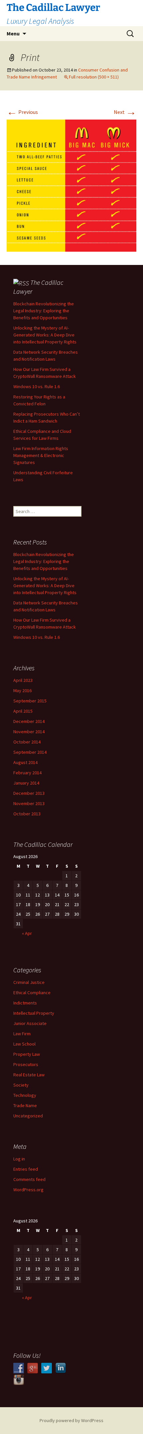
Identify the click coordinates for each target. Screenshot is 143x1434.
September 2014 (30, 752)
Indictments (25, 1003)
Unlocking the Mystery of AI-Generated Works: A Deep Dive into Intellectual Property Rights (44, 335)
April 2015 (23, 711)
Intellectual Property (33, 1013)
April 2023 (23, 680)
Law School (24, 1044)
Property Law (26, 1054)
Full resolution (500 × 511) (94, 77)
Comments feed (29, 1179)
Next (125, 112)
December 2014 (29, 721)
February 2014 (27, 773)
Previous (22, 112)
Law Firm (22, 1034)
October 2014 (27, 742)
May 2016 (22, 690)
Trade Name (25, 1105)
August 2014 (25, 762)
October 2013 (27, 814)
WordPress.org (28, 1190)
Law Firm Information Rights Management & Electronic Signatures (40, 455)
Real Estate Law (29, 1075)
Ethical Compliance (32, 993)
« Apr (27, 933)
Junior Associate (30, 1023)
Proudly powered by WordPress (71, 1420)
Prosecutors (25, 1064)
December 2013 (29, 793)
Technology (24, 1095)
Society (21, 1085)
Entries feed (25, 1169)
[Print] (71, 184)
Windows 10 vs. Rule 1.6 (36, 386)
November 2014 (29, 732)
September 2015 (30, 701)
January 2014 (26, 783)
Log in (19, 1159)
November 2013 (29, 803)
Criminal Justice (29, 982)
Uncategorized (28, 1116)
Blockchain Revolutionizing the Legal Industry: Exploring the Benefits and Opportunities (43, 311)
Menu (13, 33)
